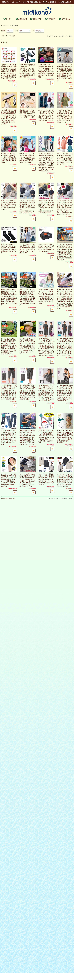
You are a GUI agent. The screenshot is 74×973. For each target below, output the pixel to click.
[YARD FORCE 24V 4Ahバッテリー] (46, 235)
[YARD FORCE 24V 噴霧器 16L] (9, 280)
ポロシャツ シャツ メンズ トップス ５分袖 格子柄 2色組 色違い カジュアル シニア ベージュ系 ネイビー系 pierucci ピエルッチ (8, 205)
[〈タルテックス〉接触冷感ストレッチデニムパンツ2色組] (9, 421)
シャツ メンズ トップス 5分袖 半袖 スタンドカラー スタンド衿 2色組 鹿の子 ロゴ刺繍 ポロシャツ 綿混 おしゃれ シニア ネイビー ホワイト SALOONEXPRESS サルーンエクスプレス (27, 480)
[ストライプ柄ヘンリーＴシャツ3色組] (65, 191)
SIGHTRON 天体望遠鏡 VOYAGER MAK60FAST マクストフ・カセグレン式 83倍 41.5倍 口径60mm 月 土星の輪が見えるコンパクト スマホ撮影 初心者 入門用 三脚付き (27, 71)
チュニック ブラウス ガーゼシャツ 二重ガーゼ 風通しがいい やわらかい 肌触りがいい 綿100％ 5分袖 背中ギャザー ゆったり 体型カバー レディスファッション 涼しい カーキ (64, 116)
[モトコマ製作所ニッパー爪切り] (46, 421)
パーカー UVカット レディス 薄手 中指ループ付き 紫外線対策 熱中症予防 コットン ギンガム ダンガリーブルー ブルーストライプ (27, 249)
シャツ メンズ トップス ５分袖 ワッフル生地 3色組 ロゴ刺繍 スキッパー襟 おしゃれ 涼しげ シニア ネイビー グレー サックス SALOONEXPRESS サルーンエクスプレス (27, 206)
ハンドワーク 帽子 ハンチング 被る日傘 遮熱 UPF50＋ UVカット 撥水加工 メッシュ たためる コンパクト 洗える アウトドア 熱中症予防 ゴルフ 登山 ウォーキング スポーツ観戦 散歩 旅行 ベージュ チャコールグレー (28, 346)
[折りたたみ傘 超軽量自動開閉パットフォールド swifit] (65, 55)
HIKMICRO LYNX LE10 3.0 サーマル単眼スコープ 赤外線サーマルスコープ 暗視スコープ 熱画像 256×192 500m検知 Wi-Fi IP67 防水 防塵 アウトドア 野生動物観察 (46, 71)
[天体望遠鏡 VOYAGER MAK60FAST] (28, 55)
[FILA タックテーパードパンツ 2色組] (46, 144)
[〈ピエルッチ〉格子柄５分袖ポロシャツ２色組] (9, 191)
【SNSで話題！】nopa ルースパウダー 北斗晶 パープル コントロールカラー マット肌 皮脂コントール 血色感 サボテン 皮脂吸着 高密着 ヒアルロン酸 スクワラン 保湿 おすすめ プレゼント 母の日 (46, 296)
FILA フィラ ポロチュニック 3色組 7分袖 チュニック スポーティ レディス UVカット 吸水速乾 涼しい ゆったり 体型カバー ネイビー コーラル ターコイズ (65, 159)
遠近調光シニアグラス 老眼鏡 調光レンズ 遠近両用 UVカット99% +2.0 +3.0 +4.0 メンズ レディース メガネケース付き (27, 113)
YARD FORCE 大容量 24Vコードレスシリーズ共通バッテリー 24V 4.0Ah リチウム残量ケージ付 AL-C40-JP (46, 248)
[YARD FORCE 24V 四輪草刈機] (9, 329)
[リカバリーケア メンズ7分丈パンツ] (28, 376)
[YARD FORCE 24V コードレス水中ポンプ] (65, 235)
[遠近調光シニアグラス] (28, 100)
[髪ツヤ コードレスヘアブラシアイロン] (65, 280)
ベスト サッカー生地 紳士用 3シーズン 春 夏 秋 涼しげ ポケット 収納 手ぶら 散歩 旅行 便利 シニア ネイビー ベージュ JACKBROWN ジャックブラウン (46, 479)
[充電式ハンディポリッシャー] (28, 421)
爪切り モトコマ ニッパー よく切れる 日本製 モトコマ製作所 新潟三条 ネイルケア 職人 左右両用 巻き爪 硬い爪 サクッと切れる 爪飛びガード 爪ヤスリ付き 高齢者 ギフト (46, 436)
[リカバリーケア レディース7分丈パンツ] (9, 376)
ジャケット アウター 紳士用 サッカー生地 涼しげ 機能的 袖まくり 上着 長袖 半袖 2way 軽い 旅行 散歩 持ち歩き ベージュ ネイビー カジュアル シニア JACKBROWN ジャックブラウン (65, 480)
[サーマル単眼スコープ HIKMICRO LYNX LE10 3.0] (46, 55)
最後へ (71, 36)
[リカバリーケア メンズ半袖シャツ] (65, 376)
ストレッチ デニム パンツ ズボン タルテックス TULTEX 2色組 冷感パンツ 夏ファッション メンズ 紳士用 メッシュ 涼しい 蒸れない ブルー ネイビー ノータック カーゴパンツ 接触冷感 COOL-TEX (9, 437)
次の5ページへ (63, 36)
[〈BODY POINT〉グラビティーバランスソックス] (9, 235)
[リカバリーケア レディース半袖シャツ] (46, 376)
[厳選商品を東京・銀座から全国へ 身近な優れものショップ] (37, 14)
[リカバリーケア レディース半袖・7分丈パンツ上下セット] (46, 329)
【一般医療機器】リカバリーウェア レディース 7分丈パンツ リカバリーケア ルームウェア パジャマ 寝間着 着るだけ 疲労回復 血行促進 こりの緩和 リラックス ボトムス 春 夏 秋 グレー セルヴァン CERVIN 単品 (9, 392)
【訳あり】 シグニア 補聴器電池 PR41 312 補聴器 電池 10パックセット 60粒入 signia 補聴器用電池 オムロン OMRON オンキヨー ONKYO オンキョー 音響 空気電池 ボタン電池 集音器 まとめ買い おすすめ (8, 71)
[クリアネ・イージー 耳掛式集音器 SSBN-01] (9, 464)
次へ (57, 36)
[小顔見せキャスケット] (9, 144)
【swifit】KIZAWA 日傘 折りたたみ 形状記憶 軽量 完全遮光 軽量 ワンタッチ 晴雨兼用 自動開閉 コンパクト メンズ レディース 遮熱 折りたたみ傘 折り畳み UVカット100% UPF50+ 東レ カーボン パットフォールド (65, 72)
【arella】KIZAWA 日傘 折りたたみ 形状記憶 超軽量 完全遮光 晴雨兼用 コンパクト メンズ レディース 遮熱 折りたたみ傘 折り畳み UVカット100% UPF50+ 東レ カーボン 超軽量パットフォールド (8, 117)
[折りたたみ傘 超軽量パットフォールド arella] (9, 100)
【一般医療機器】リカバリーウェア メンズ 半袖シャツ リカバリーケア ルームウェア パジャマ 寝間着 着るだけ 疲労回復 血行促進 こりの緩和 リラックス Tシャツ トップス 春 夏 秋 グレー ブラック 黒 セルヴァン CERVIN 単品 (65, 393)
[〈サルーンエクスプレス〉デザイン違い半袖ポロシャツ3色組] (46, 191)
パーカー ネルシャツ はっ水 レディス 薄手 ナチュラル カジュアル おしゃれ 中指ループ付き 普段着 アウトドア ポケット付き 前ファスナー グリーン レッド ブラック (46, 115)
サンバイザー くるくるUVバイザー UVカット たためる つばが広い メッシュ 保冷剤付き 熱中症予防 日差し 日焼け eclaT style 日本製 (27, 158)
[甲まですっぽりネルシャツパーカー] (46, 100)
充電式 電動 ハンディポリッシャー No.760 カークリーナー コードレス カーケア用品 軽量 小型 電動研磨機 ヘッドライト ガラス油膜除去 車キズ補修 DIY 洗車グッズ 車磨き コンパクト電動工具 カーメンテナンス (27, 437)
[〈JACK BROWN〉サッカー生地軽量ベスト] (46, 464)
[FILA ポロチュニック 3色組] (65, 144)
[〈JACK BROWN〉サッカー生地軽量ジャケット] (65, 464)
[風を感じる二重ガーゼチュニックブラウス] (65, 100)
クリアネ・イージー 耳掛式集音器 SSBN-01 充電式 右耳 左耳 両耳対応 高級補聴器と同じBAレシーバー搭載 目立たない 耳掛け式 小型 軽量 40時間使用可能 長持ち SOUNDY (8, 480)
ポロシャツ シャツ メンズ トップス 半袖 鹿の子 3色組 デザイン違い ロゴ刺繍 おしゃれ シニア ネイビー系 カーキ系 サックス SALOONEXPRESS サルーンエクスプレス (46, 206)
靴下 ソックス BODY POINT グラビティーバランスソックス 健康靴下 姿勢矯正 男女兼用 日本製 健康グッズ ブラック (8, 249)
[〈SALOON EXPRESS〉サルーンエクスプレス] (28, 464)
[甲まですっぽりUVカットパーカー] (28, 235)
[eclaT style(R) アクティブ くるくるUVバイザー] (28, 144)
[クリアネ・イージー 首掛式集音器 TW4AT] (65, 421)
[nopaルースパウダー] (46, 280)
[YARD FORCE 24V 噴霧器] (28, 280)
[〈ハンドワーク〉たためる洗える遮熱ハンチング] (28, 329)
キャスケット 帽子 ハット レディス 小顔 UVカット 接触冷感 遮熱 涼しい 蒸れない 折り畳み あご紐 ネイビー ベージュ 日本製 (8, 158)
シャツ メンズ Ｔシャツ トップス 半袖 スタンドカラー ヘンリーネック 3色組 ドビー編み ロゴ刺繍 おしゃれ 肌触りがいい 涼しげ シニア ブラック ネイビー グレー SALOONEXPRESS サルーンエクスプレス (65, 207)
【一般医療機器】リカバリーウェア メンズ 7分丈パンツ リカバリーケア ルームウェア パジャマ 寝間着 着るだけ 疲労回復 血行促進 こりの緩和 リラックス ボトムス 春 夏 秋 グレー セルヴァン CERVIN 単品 (27, 392)
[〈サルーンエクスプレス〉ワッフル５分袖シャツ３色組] (28, 191)
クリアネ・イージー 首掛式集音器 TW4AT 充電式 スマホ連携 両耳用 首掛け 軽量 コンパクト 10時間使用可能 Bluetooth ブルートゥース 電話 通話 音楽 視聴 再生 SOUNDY (65, 436)
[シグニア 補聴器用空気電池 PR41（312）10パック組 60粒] (9, 55)
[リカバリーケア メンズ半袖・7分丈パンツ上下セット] (65, 329)
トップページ (5, 25)
